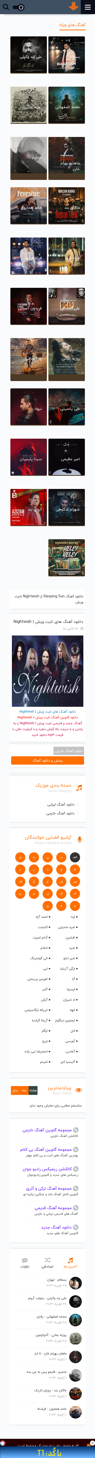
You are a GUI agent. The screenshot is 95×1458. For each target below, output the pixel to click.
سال (15, 1090)
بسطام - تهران (57, 1279)
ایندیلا (71, 989)
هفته (33, 1090)
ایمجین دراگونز (65, 1020)
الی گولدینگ (39, 958)
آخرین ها (70, 1266)
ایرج (45, 1041)
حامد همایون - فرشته (52, 1409)
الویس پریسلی (37, 979)
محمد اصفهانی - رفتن (51, 1316)
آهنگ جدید (74, 723)
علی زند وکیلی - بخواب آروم (47, 1298)
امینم (44, 1062)
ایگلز (45, 1030)
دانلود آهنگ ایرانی (60, 804)
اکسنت (43, 927)
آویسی (70, 1041)
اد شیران (69, 999)
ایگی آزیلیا (67, 968)
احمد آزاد (41, 917)
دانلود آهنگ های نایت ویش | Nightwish (48, 622)
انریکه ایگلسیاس (36, 1010)
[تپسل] (2, 1443)
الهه (72, 1010)
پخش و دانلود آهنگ (47, 760)
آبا (73, 979)
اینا (73, 917)
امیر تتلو (69, 958)
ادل (73, 1030)
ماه (24, 1090)
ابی (45, 968)
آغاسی (70, 1051)
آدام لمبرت (40, 937)
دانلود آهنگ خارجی (60, 813)
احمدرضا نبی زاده (36, 1051)
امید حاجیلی (66, 927)
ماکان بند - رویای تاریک (50, 1390)
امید (72, 948)
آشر (45, 989)
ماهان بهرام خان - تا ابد (50, 1353)
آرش (44, 999)
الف (74, 857)
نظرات (24, 1266)
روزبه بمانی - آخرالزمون (51, 1335)
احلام (44, 948)
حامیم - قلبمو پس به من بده (47, 1372)
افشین (70, 937)
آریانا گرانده (40, 1020)
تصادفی (47, 1266)
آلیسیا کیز (68, 1062)
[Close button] (92, 1443)
